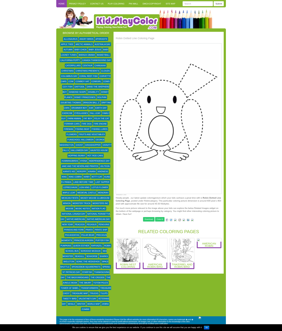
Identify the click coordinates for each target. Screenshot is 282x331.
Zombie (86, 309)
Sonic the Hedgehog (88, 261)
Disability (93, 92)
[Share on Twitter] (171, 220)
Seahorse (92, 256)
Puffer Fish (102, 240)
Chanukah (100, 65)
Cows (106, 81)
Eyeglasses (81, 113)
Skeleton (68, 261)
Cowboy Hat (82, 81)
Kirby (87, 177)
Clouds (105, 71)
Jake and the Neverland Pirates (80, 166)
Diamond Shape (77, 92)
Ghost (79, 145)
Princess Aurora (83, 240)
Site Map (170, 4)
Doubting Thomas (71, 102)
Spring (106, 267)
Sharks (104, 256)
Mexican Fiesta (70, 198)
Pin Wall (133, 4)
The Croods (97, 277)
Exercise (67, 113)
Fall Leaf (95, 113)
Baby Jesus (95, 49)
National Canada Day (73, 214)
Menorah (103, 192)
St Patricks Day (71, 272)
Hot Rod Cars (95, 155)
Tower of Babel (70, 288)
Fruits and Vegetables (92, 134)
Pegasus (91, 224)
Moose (69, 208)
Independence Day (99, 161)
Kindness (103, 171)
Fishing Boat (82, 129)
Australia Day (102, 44)
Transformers (89, 288)
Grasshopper (93, 145)
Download (149, 219)
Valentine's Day (87, 298)
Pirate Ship (101, 230)
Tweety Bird (70, 298)
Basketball (103, 55)
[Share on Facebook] (167, 220)
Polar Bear (87, 235)
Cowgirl (96, 81)
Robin (107, 245)
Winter (81, 304)
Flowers (72, 134)
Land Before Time (83, 182)
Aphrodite (101, 39)
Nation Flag (98, 208)
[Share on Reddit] (179, 220)
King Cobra (75, 177)
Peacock (80, 224)
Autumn (68, 49)
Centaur (87, 65)
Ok (206, 328)
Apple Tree (67, 44)
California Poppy (70, 60)
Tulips (104, 293)
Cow (70, 81)
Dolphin (101, 97)
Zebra (105, 304)
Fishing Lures (99, 129)
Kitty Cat (97, 177)
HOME (61, 4)
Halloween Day (79, 150)
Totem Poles (100, 283)
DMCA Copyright (152, 4)
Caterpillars (73, 65)
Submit (218, 4)
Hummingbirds (70, 161)
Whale (71, 304)
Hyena (83, 161)
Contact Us (96, 4)
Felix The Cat (101, 118)
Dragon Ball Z (91, 102)
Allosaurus (70, 39)
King (64, 177)
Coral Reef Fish (88, 76)
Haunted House (99, 150)
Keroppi (81, 171)
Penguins (104, 224)
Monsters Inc (100, 203)
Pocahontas (72, 235)
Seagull (79, 256)
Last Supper (102, 182)
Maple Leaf (69, 192)
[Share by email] (192, 220)
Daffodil (79, 87)
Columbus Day (69, 76)
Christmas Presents (87, 71)
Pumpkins (66, 245)
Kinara (92, 171)
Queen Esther (81, 245)
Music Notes (82, 208)
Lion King (84, 187)
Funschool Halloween (80, 139)
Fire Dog (87, 124)
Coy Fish (67, 87)
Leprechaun (70, 187)
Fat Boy (88, 118)
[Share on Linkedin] (188, 220)
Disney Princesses (84, 97)
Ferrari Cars (72, 124)
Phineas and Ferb (74, 230)
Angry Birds (86, 39)
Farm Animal (75, 118)
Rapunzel (96, 245)
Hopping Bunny (76, 155)
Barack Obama (87, 55)
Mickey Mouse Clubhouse (95, 198)
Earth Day (101, 108)
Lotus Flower (100, 187)
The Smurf (85, 283)
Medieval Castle (86, 192)
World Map (93, 304)
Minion (66, 203)
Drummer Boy (79, 108)
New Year (67, 224)
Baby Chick (80, 49)
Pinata (89, 230)
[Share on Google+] (175, 220)
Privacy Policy (77, 4)
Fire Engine (100, 124)
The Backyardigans (78, 277)
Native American (76, 219)
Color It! (160, 219)
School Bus (72, 251)
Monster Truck (81, 203)
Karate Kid (69, 171)
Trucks (94, 293)
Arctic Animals (84, 44)
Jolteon (105, 166)
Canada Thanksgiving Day (96, 60)
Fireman (68, 129)
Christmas (68, 71)
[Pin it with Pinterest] (184, 220)
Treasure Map (80, 293)
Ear (91, 108)
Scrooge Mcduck (91, 251)
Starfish (87, 272)
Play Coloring (116, 4)
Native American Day (98, 219)
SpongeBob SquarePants (86, 267)
